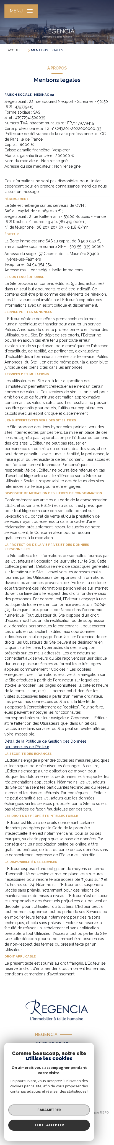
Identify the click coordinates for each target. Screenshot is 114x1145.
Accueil (15, 50)
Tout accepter (49, 1124)
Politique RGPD (97, 1112)
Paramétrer (49, 1109)
